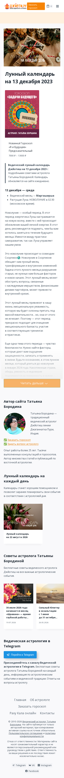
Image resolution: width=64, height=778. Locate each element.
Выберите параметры (22, 162)
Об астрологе (40, 700)
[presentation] (23, 517)
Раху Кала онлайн (23, 713)
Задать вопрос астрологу (23, 444)
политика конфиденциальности (37, 735)
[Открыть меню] (57, 6)
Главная (20, 700)
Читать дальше (32, 383)
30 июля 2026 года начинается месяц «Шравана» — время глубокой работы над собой (18, 614)
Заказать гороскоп (32, 6)
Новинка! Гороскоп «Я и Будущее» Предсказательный (20, 147)
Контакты (47, 713)
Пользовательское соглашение (26, 733)
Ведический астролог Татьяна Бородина (33, 723)
